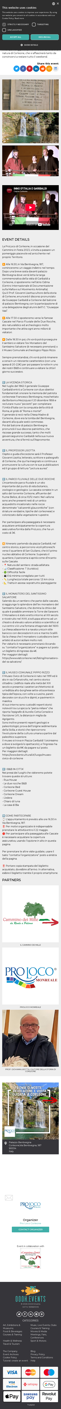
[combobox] (53, 3)
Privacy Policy (37, 1354)
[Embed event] (49, 68)
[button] (30, 45)
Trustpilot (31, 1405)
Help (32, 1360)
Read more (19, 18)
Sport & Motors (38, 1340)
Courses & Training (39, 1328)
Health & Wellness (12, 1340)
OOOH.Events (33, 1304)
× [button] (58, 4)
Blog (32, 1351)
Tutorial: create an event (15, 1360)
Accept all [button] (15, 37)
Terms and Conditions (41, 1357)
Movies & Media (38, 1331)
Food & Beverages (12, 1331)
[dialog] (30, 25)
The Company (10, 1351)
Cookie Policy (10, 1357)
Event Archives (11, 1354)
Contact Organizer (30, 1229)
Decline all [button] (45, 37)
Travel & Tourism (11, 1344)
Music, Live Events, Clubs (43, 1325)
